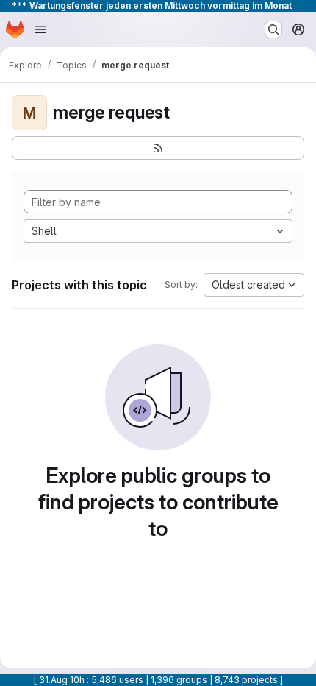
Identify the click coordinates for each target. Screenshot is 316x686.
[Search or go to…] (273, 29)
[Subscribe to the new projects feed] (158, 148)
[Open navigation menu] (40, 29)
